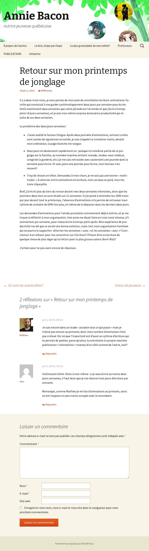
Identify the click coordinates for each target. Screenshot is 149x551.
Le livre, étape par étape (48, 45)
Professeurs (125, 45)
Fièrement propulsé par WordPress (74, 543)
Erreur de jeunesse (130, 285)
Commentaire (29, 444)
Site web (25, 501)
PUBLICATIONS (12, 54)
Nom (24, 486)
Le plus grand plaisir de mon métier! (90, 45)
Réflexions (46, 90)
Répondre (51, 353)
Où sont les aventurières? (23, 285)
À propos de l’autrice (15, 45)
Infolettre (35, 54)
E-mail (25, 493)
